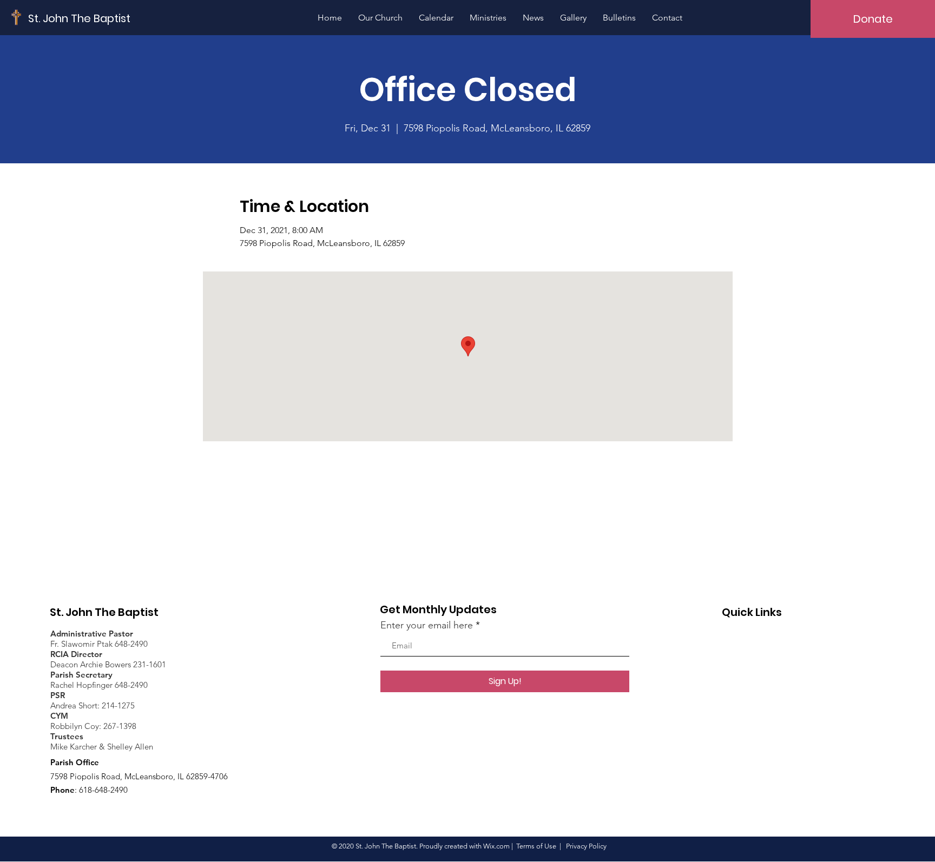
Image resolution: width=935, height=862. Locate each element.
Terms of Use (536, 846)
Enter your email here (426, 625)
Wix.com (496, 846)
